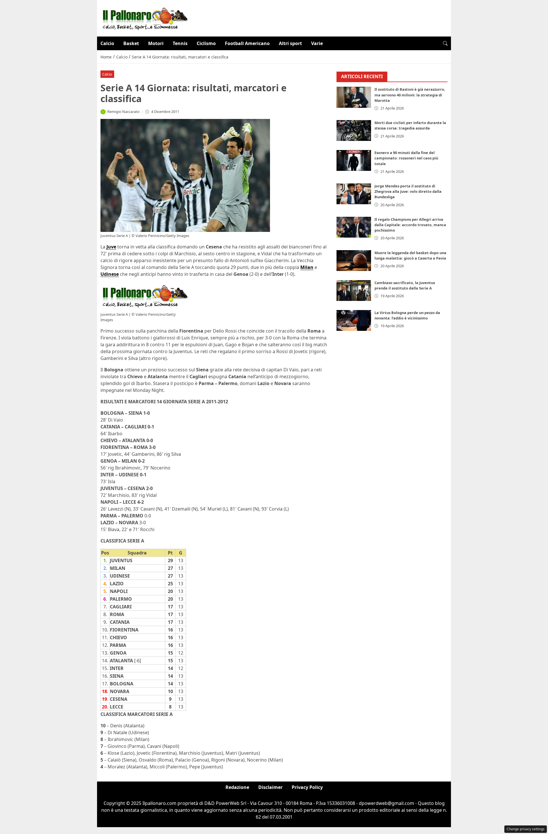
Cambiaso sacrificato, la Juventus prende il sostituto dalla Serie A (404, 285)
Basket (131, 43)
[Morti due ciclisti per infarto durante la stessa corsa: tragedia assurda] (354, 130)
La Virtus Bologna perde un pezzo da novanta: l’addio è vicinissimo (407, 315)
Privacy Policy (307, 787)
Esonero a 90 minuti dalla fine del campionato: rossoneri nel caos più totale (406, 158)
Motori (156, 43)
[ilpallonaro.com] (144, 18)
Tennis (180, 43)
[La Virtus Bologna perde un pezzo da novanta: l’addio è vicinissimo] (354, 320)
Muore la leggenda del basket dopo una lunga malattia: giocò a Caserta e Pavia (410, 255)
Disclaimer (270, 787)
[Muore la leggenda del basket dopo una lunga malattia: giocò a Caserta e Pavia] (354, 260)
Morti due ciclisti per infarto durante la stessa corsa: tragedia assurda (410, 125)
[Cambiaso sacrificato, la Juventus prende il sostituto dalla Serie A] (354, 290)
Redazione (237, 787)
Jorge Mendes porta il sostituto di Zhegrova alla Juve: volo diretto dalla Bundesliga (408, 191)
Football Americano (247, 43)
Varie (317, 43)
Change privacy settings (526, 829)
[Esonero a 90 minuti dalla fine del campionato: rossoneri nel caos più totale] (354, 160)
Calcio (107, 43)
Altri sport (290, 43)
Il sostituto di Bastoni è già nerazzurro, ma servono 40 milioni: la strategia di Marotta (409, 95)
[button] (445, 43)
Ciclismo (206, 43)
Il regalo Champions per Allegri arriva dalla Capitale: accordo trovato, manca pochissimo (410, 225)
